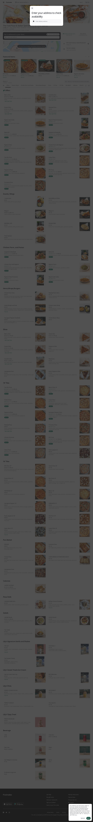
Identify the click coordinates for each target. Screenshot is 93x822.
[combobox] (48, 21)
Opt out (83, 818)
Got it (88, 818)
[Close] (32, 8)
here (76, 815)
